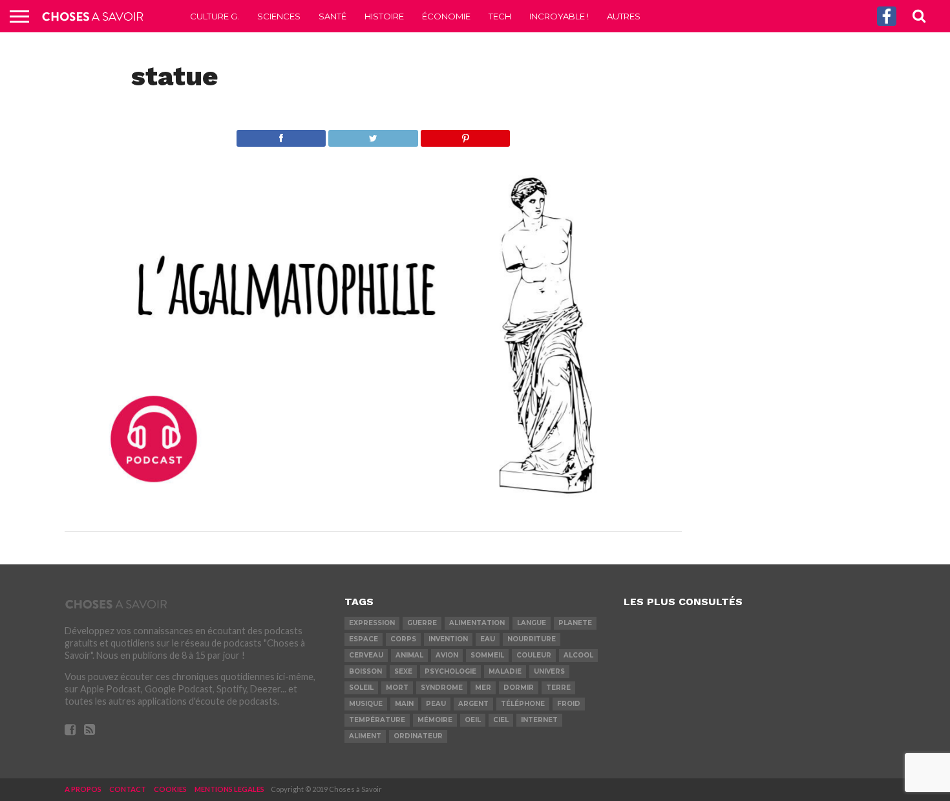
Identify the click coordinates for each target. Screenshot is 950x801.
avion (447, 655)
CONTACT (127, 789)
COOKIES (170, 789)
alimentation (477, 623)
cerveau (366, 655)
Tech (500, 16)
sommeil (487, 655)
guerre (422, 623)
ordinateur (418, 736)
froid (568, 704)
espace (363, 639)
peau (436, 704)
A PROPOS (83, 789)
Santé (332, 16)
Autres (623, 16)
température (377, 720)
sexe (403, 671)
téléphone (523, 704)
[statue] (373, 506)
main (404, 704)
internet (539, 720)
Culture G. (214, 16)
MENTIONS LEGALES (229, 789)
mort (397, 687)
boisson (365, 671)
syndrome (442, 687)
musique (366, 704)
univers (549, 671)
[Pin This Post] (465, 135)
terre (558, 687)
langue (531, 623)
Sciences (279, 16)
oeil (473, 720)
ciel (501, 720)
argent (473, 704)
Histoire (384, 16)
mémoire (434, 720)
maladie (505, 671)
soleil (361, 687)
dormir (518, 687)
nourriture (531, 639)
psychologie (450, 671)
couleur (533, 655)
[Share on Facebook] (281, 135)
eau (487, 639)
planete (575, 623)
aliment (365, 736)
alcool (578, 655)
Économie (446, 16)
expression (372, 623)
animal (409, 655)
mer (483, 687)
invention (448, 639)
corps (403, 639)
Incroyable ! (559, 16)
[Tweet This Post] (373, 135)
